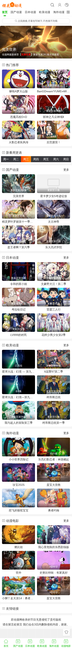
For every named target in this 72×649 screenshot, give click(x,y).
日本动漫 (30, 12)
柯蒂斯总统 (54, 397)
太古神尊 (53, 221)
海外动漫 (58, 12)
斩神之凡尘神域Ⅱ (53, 116)
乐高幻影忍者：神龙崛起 (53, 459)
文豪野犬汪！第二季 (53, 284)
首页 (5, 12)
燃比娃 (18, 547)
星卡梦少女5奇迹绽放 (53, 196)
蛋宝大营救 (54, 484)
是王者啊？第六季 (18, 247)
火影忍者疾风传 (18, 142)
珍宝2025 (19, 484)
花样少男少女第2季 (54, 334)
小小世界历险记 (18, 459)
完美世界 (18, 196)
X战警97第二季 (53, 371)
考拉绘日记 (19, 309)
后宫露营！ (54, 142)
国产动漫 (16, 12)
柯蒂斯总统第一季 (53, 422)
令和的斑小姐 (18, 284)
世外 (18, 572)
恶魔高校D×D (18, 116)
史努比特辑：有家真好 (54, 572)
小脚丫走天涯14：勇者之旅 (18, 598)
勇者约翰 (53, 510)
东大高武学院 (53, 247)
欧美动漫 (44, 12)
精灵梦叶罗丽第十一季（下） (18, 221)
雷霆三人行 (54, 309)
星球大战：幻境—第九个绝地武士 (18, 397)
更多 (66, 169)
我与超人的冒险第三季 (19, 422)
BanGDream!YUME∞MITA (53, 91)
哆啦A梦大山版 (18, 91)
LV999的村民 (18, 334)
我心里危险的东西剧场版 (53, 547)
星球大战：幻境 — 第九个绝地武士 (18, 371)
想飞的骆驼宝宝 (18, 510)
